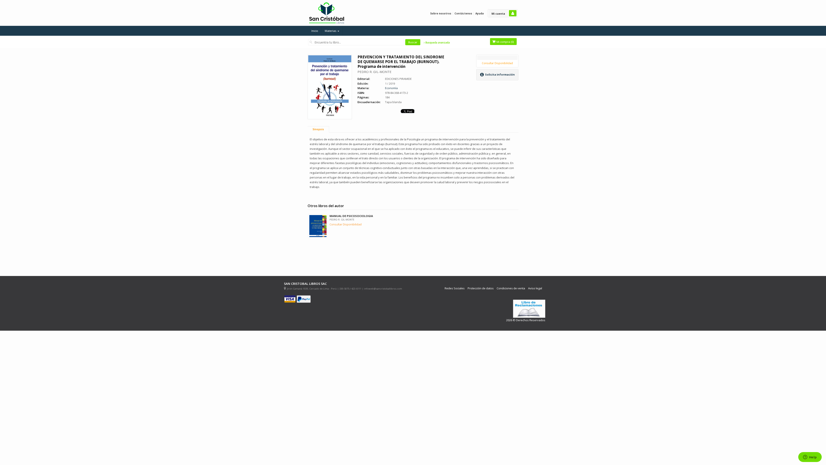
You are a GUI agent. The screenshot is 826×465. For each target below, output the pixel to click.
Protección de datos (481, 288)
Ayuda (479, 13)
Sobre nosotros (440, 13)
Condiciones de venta (511, 288)
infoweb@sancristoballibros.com (383, 288)
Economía (391, 88)
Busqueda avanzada (437, 42)
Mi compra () (505, 42)
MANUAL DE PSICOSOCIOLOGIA (351, 216)
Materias (331, 31)
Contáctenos (463, 13)
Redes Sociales (455, 288)
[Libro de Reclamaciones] (529, 309)
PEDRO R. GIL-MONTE (374, 72)
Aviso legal (535, 288)
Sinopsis (318, 129)
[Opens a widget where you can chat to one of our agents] (810, 457)
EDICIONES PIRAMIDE (398, 79)
